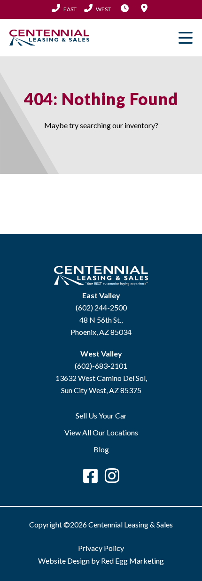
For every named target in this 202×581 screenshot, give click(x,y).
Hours (124, 8)
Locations (144, 8)
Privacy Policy (101, 547)
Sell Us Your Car (101, 415)
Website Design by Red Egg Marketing (101, 560)
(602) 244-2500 (64, 9)
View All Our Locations (101, 432)
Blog (101, 449)
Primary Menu (186, 38)
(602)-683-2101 (101, 365)
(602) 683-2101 (97, 9)
